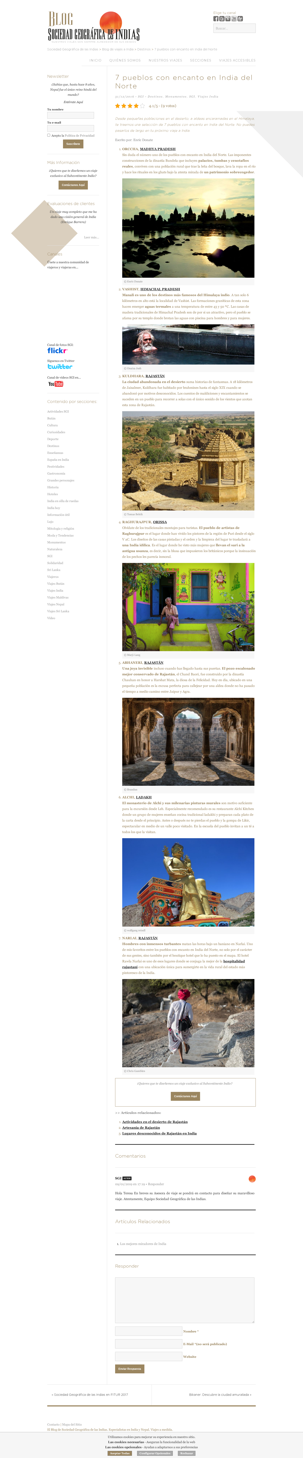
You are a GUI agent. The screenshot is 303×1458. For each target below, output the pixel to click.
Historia (53, 487)
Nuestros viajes (165, 60)
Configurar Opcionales (155, 1453)
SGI (141, 96)
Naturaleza (54, 549)
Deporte (53, 439)
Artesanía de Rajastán (141, 1127)
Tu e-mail (54, 122)
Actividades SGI (58, 411)
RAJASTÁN (155, 376)
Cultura (52, 425)
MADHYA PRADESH (158, 149)
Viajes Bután (55, 583)
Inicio (95, 60)
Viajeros (53, 576)
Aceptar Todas (120, 1453)
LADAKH (144, 797)
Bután (51, 418)
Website (189, 1356)
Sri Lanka (53, 570)
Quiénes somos (125, 60)
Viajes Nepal (55, 604)
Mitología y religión (60, 528)
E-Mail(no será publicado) (205, 1344)
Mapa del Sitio (72, 1424)
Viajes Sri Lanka (58, 611)
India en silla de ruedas (63, 501)
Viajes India (208, 96)
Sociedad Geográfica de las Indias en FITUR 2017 (90, 1394)
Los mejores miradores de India (143, 1244)
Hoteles (52, 494)
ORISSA (160, 522)
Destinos (155, 96)
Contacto (53, 1424)
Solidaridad (55, 563)
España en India (58, 459)
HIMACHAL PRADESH (160, 289)
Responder (156, 1184)
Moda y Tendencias (60, 535)
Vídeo (51, 618)
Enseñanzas (55, 453)
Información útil (58, 515)
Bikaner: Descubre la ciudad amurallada (220, 1394)
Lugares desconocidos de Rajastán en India (159, 1133)
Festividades (55, 466)
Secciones (200, 60)
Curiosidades (56, 432)
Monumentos (176, 96)
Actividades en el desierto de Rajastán (155, 1122)
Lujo (50, 521)
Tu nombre (55, 109)
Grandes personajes (60, 480)
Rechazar (186, 1453)
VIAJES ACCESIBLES (237, 60)
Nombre (191, 1331)
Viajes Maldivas (58, 597)
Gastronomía (56, 473)
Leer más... (91, 237)
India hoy (53, 508)
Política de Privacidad (79, 135)
